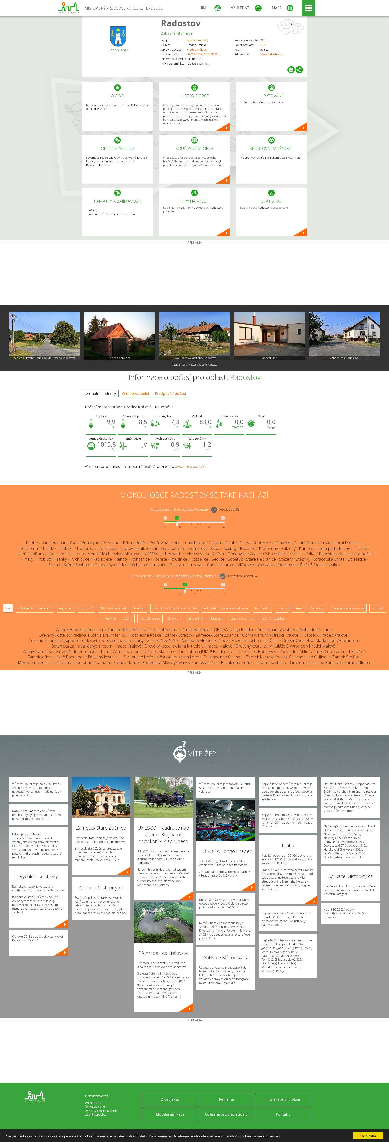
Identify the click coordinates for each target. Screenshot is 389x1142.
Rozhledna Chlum (314, 629)
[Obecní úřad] (269, 336)
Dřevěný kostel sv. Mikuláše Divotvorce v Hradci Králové (285, 646)
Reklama (226, 1099)
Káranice (159, 548)
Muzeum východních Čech (255, 640)
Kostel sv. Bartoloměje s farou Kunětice (305, 662)
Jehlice (142, 548)
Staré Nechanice (261, 559)
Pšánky (60, 559)
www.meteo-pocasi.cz (190, 466)
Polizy (310, 553)
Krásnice (247, 548)
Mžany (155, 553)
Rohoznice (140, 559)
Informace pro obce (282, 1099)
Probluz (44, 559)
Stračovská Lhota (329, 559)
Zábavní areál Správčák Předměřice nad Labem (66, 651)
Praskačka (363, 553)
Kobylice (178, 548)
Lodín (64, 553)
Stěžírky (303, 559)
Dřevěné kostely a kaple (347, 608)
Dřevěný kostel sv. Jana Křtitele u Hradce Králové (188, 646)
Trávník (158, 564)
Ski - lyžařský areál (113, 608)
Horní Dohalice (347, 542)
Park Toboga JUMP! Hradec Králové (209, 651)
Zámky (298, 608)
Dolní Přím (303, 542)
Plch (298, 553)
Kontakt (283, 1114)
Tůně (209, 564)
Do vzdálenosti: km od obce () (173, 576)
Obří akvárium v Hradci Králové (270, 635)
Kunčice (306, 548)
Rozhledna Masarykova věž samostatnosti (180, 662)
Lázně (127, 618)
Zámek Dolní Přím (124, 629)
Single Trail (196, 618)
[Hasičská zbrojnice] (119, 336)
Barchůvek (68, 542)
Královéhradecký (197, 40)
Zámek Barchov (194, 629)
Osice (255, 553)
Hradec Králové (197, 49)
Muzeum (217, 618)
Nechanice (174, 553)
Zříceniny (316, 608)
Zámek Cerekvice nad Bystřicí (337, 651)
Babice (32, 542)
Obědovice (237, 553)
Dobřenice (261, 542)
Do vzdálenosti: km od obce (179, 509)
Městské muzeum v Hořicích (43, 662)
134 (262, 45)
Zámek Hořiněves (260, 651)
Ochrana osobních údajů (226, 1114)
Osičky (269, 553)
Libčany (360, 548)
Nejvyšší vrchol (150, 618)
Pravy (28, 559)
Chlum (215, 542)
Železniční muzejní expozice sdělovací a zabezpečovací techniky (86, 640)
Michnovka (111, 553)
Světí (68, 564)
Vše (8, 608)
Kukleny (288, 548)
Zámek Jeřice (39, 657)
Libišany (37, 553)
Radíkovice (102, 559)
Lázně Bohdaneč (69, 657)
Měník (92, 553)
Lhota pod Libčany (333, 548)
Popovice (327, 553)
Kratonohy (268, 548)
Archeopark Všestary (276, 629)
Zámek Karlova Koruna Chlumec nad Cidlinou (287, 657)
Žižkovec (317, 564)
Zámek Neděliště (162, 640)
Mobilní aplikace (170, 1114)
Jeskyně (110, 618)
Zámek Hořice (126, 662)
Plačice (284, 553)
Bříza (127, 542)
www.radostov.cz (271, 54)
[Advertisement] (194, 275)
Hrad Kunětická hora (91, 662)
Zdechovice (286, 564)
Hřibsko (67, 548)
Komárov (197, 548)
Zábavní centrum (243, 618)
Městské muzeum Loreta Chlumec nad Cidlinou (199, 657)
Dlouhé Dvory (236, 542)
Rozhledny (262, 608)
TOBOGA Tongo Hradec (233, 629)
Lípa (51, 553)
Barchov (48, 542)
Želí (303, 564)
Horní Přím (29, 548)
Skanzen (139, 608)
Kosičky (230, 548)
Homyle (323, 542)
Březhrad (111, 542)
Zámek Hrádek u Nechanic (80, 629)
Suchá (54, 564)
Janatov (126, 548)
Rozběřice (199, 559)
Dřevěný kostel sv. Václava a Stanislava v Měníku (82, 635)
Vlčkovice (246, 564)
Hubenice (85, 548)
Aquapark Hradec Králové (204, 640)
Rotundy (378, 608)
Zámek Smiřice (345, 657)
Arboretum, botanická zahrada (226, 608)
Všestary (265, 564)
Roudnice (178, 559)
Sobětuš (235, 559)
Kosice (214, 548)
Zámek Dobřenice (160, 629)
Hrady (281, 608)
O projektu (170, 1099)
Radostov (181, 23)
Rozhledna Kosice (145, 635)
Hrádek (49, 548)
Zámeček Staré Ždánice (217, 635)
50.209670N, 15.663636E (203, 54)
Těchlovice (139, 564)
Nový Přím (214, 553)
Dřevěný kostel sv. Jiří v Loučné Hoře (120, 657)
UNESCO (86, 608)
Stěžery (286, 559)
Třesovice (177, 564)
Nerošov (194, 553)
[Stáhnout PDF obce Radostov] (291, 69)
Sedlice (218, 559)
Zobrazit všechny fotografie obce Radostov (194, 364)
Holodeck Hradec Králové (324, 635)
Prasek (344, 553)
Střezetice (357, 559)
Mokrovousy (135, 553)
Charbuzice (195, 542)
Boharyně (90, 542)
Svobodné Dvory (90, 564)
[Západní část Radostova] (344, 336)
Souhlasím (368, 1135)
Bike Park (174, 618)
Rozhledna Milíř (293, 651)
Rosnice (160, 559)
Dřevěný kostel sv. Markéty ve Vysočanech (320, 640)
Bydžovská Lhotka (166, 542)
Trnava (195, 564)
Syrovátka (117, 564)
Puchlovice (79, 559)
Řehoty (121, 559)
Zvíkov (334, 564)
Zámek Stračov (178, 635)
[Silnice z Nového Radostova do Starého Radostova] (44, 336)
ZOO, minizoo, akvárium (35, 608)
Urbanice (226, 564)
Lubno (78, 553)
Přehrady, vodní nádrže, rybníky (175, 608)
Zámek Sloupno (127, 651)
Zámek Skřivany (159, 651)
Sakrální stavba (273, 618)
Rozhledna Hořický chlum (244, 662)
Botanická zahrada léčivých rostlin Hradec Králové (96, 646)
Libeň (21, 553)
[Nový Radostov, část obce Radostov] (194, 336)
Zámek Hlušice (357, 662)
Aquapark (66, 608)
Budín (141, 542)
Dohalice (282, 542)
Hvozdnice (107, 548)
